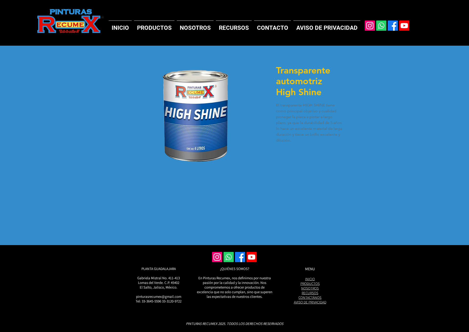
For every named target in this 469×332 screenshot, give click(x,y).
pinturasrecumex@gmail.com (158, 296)
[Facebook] (393, 26)
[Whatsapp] (381, 26)
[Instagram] (370, 26)
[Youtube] (404, 26)
